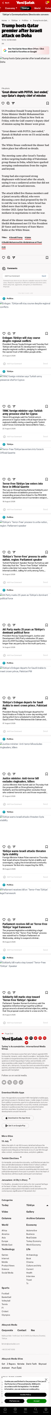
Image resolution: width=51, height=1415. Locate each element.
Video (5, 1212)
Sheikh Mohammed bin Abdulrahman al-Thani (22, 242)
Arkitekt (6, 1368)
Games (5, 1255)
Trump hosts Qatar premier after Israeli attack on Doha (41, 20)
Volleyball (6, 1301)
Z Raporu (11, 1364)
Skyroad (42, 1364)
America (5, 1234)
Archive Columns (35, 1218)
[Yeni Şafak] (25, 3)
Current (29, 1269)
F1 (3, 1308)
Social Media (7, 1273)
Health (29, 1273)
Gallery (30, 1212)
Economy (31, 1225)
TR (26, 1038)
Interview (30, 1276)
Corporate (7, 1330)
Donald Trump (17, 237)
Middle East (7, 1245)
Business (30, 1234)
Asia (4, 1238)
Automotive (31, 1230)
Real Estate (31, 1238)
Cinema (29, 1262)
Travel (29, 1280)
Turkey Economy (33, 1241)
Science (5, 1269)
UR (27, 1043)
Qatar (28, 237)
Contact (21, 1330)
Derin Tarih (31, 1364)
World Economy (33, 1245)
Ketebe (21, 1364)
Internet (5, 1258)
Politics (25, 20)
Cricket (5, 1311)
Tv (27, 1283)
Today (5, 1205)
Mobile (5, 1262)
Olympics (6, 1315)
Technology (8, 1249)
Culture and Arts (33, 1265)
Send (44, 276)
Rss (33, 1330)
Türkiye (14, 20)
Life (28, 1249)
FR (40, 1038)
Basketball (6, 1297)
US (4, 247)
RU (45, 1038)
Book (28, 1258)
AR (36, 1038)
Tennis (5, 1304)
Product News (8, 1265)
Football (5, 1293)
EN (31, 1038)
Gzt (3, 1364)
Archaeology (32, 1255)
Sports (5, 1288)
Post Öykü (17, 1368)
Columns (6, 1218)
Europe (5, 1241)
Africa (4, 1230)
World (5, 1225)
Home (4, 20)
